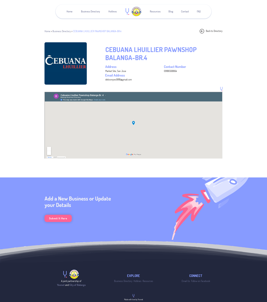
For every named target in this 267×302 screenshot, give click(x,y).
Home (70, 11)
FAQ (199, 11)
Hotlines (112, 11)
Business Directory (90, 11)
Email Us (186, 281)
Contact (185, 11)
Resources (155, 11)
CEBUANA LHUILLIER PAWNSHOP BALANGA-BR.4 (97, 31)
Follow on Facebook (200, 281)
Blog (171, 11)
